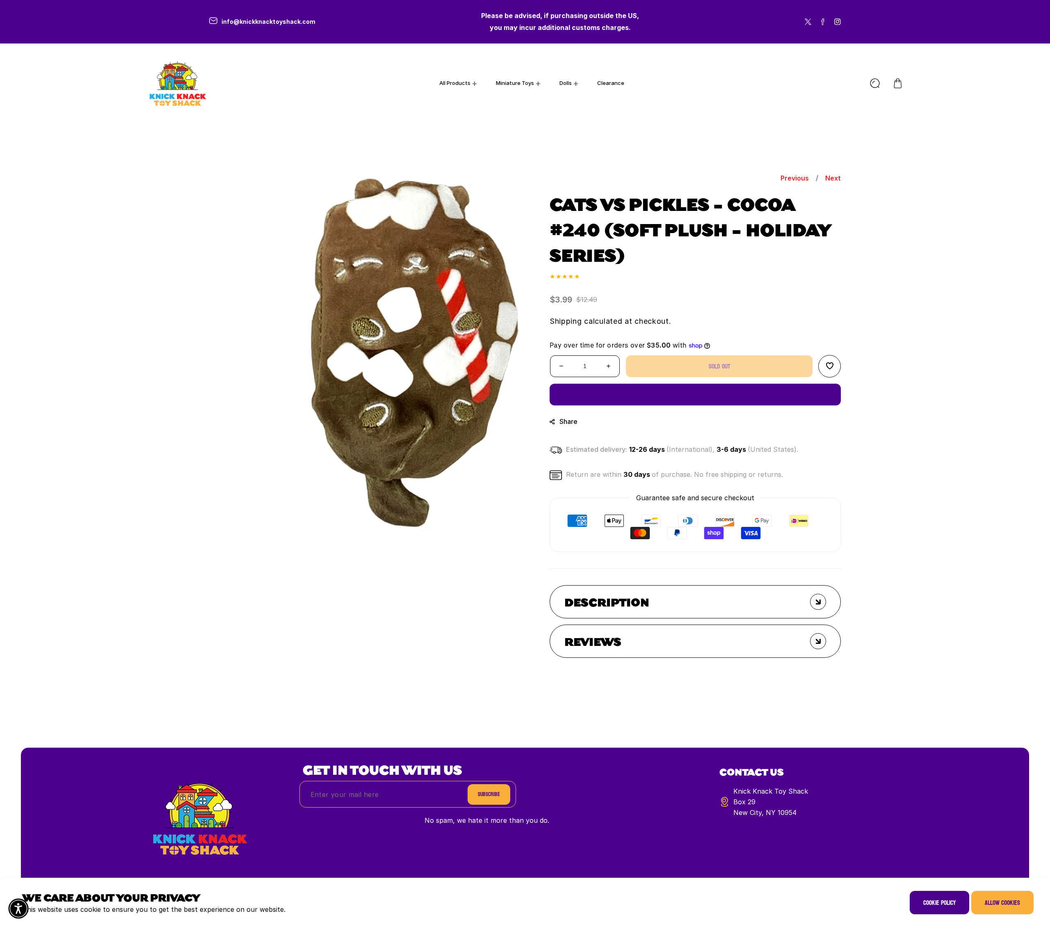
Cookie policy (939, 903)
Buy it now (695, 394)
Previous (795, 178)
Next (833, 178)
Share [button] (568, 421)
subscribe (489, 794)
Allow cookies (1002, 903)
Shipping (566, 320)
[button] (897, 83)
